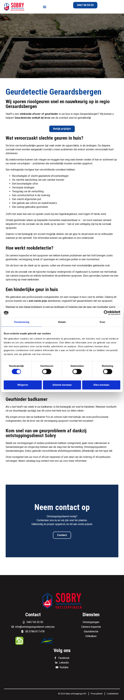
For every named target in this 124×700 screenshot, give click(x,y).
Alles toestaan (101, 384)
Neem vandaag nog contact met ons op (40, 460)
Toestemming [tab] (21, 322)
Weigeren (22, 384)
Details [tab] (62, 322)
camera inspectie (19, 255)
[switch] (46, 371)
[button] (44, 6)
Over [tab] (102, 322)
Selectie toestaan (62, 384)
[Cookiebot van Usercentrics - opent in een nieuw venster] (106, 312)
